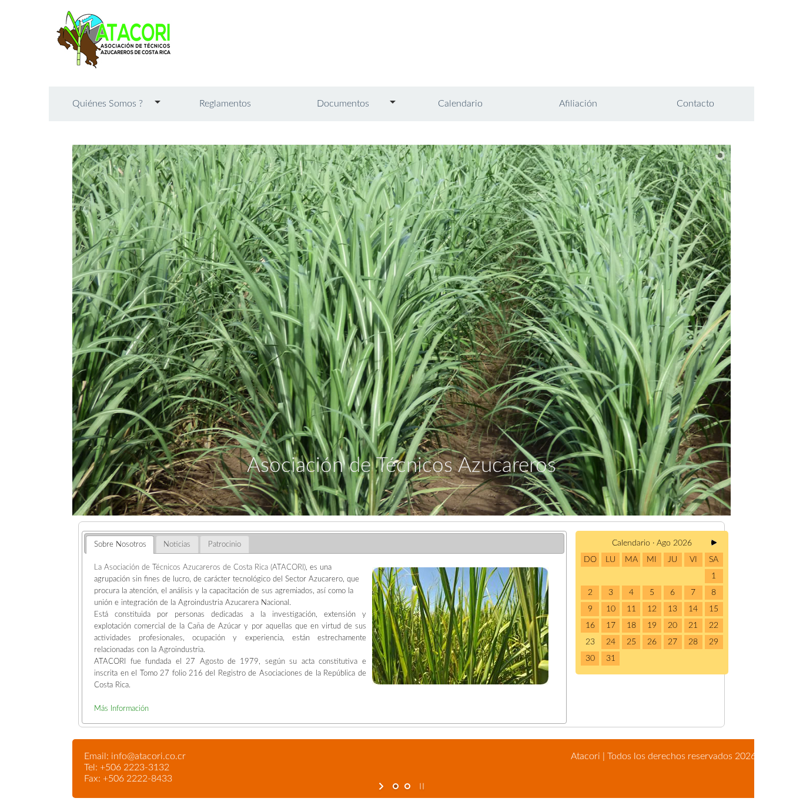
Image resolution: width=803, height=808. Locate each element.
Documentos (343, 103)
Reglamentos (225, 103)
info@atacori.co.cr (148, 756)
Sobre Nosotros (120, 544)
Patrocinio (224, 544)
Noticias (176, 544)
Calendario (460, 103)
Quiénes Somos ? (107, 103)
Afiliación (578, 103)
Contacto (695, 103)
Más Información (121, 708)
